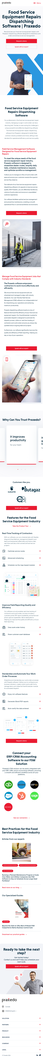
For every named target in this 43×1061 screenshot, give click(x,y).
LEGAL (4, 1050)
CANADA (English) (10, 1011)
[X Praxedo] (40, 1055)
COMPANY (5, 1043)
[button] (21, 469)
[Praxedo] (6, 3)
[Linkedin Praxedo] (37, 1055)
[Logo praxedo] (21, 1000)
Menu (39, 3)
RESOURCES (6, 1037)
